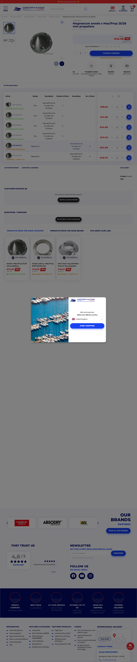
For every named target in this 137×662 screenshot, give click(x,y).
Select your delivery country (87, 315)
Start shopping (87, 325)
